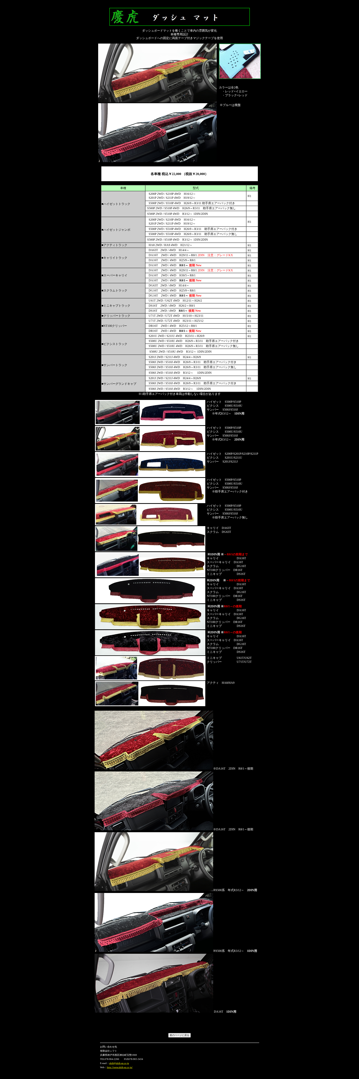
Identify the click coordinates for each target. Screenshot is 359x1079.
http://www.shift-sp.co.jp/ (120, 1067)
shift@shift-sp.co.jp (119, 1063)
